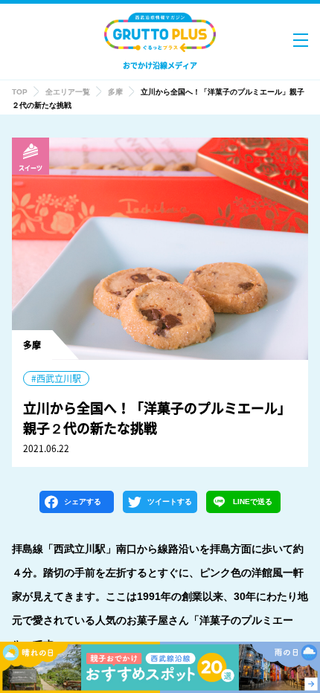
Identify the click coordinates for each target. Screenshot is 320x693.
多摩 (115, 92)
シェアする (82, 501)
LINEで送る (252, 501)
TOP (20, 92)
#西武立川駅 (56, 378)
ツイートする (169, 501)
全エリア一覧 (67, 92)
